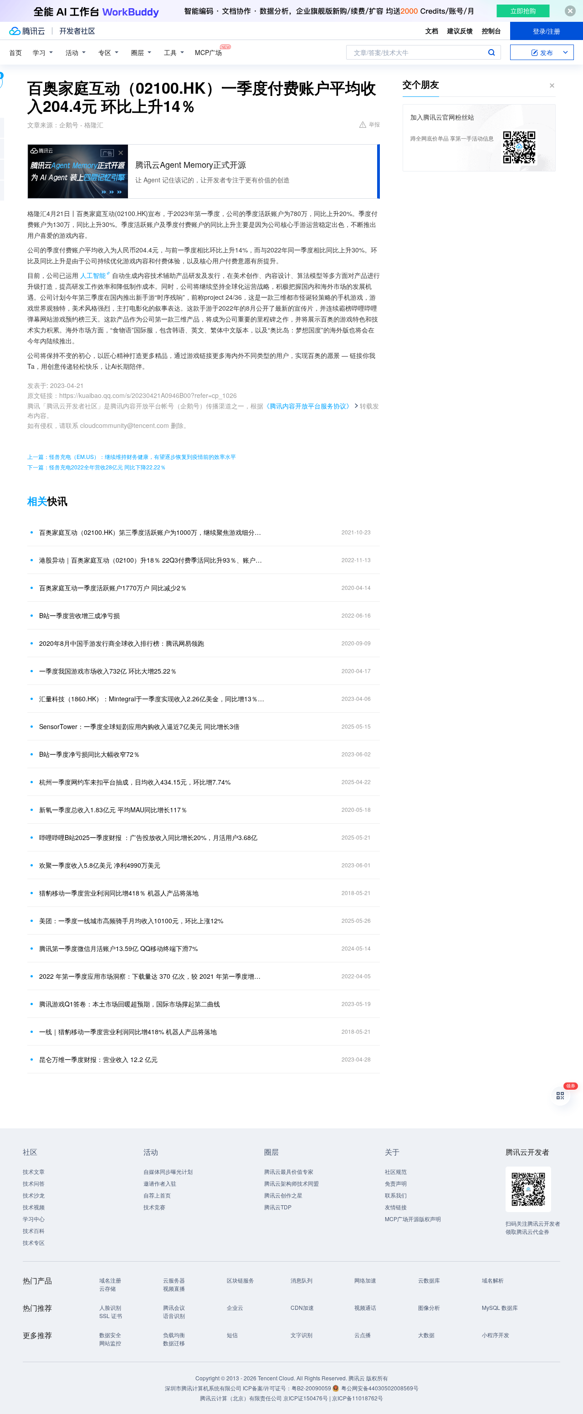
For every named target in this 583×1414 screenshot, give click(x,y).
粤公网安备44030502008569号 (380, 1388)
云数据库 (429, 1280)
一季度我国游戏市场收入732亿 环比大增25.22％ (108, 670)
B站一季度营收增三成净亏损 (79, 615)
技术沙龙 (34, 1195)
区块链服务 (240, 1280)
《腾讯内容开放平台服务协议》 (308, 405)
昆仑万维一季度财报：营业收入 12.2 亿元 (98, 1059)
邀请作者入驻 (159, 1183)
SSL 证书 (110, 1315)
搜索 (491, 52)
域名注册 (110, 1280)
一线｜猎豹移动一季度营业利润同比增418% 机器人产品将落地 (128, 1031)
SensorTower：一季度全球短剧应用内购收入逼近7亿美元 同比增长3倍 (139, 726)
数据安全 (110, 1335)
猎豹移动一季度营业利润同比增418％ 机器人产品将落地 (119, 892)
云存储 (107, 1288)
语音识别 (174, 1315)
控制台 (491, 30)
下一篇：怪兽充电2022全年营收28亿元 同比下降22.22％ (96, 467)
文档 (431, 30)
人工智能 (93, 275)
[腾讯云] (27, 31)
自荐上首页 (157, 1195)
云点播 (362, 1335)
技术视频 (34, 1207)
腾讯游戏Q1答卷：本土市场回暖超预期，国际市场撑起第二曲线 (129, 1003)
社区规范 (396, 1171)
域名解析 (493, 1280)
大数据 (426, 1335)
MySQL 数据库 (500, 1307)
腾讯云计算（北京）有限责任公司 (241, 1398)
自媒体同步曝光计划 (168, 1171)
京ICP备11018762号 (357, 1398)
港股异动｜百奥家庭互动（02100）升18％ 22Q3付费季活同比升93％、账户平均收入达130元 (152, 559)
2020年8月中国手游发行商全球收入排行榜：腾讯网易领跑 (121, 643)
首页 (15, 52)
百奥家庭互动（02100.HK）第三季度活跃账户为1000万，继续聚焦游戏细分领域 (152, 532)
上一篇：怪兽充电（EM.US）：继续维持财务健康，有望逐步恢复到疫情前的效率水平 (131, 456)
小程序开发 (495, 1335)
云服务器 (174, 1280)
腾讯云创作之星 (283, 1195)
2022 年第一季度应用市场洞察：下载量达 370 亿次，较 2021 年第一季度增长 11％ (152, 976)
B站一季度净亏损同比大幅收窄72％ (89, 754)
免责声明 (396, 1183)
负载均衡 (174, 1335)
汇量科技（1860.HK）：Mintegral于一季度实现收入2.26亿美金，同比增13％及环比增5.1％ (152, 698)
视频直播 (174, 1288)
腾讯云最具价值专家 (288, 1171)
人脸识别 (110, 1307)
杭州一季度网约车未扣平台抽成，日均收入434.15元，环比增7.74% (134, 781)
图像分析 (429, 1307)
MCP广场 (208, 52)
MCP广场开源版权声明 (413, 1219)
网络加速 (365, 1280)
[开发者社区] (77, 31)
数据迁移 (174, 1343)
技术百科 (34, 1230)
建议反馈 (460, 30)
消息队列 (301, 1280)
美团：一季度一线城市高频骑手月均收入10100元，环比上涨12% (131, 920)
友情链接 (396, 1207)
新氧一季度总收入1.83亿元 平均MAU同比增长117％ (113, 809)
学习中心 (34, 1219)
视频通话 (365, 1307)
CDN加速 (302, 1307)
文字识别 (301, 1335)
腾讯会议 (174, 1307)
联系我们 (396, 1195)
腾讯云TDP (278, 1207)
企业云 (235, 1307)
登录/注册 (546, 30)
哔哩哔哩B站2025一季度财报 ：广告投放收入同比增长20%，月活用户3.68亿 (148, 837)
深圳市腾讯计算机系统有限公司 (203, 1388)
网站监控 (110, 1343)
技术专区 (34, 1242)
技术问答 (34, 1183)
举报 (374, 124)
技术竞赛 (154, 1207)
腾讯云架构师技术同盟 (291, 1183)
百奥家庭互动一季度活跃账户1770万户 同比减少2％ (113, 587)
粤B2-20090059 (312, 1388)
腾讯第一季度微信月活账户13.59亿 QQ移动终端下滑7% (118, 948)
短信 (232, 1335)
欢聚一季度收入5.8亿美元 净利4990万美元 (99, 865)
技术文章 (34, 1171)
